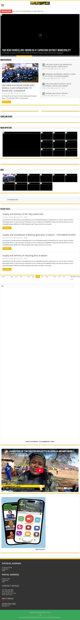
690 (55, 277)
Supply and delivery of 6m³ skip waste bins (22, 214)
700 (59, 277)
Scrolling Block (6, 117)
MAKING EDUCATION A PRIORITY (57, 93)
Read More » (6, 102)
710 (64, 277)
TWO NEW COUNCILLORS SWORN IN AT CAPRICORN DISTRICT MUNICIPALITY (36, 50)
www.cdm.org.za (7, 594)
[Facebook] (39, 615)
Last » (72, 279)
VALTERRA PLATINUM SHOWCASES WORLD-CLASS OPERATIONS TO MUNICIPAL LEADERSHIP (18, 88)
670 (16, 277)
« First (3, 277)
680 (21, 277)
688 (47, 277)
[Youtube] (41, 615)
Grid (2, 170)
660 (12, 277)
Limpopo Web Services (43, 612)
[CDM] (40, 2)
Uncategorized (5, 60)
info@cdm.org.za (11, 593)
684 (29, 277)
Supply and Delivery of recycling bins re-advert (24, 255)
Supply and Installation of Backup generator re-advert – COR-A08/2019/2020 (38, 235)
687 (42, 277)
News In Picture (6, 128)
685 (33, 277)
